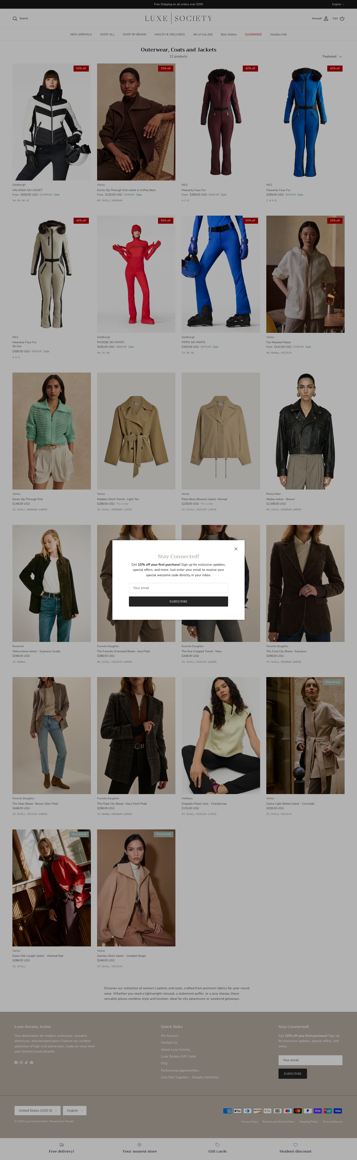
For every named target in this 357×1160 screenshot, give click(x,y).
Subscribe (178, 601)
